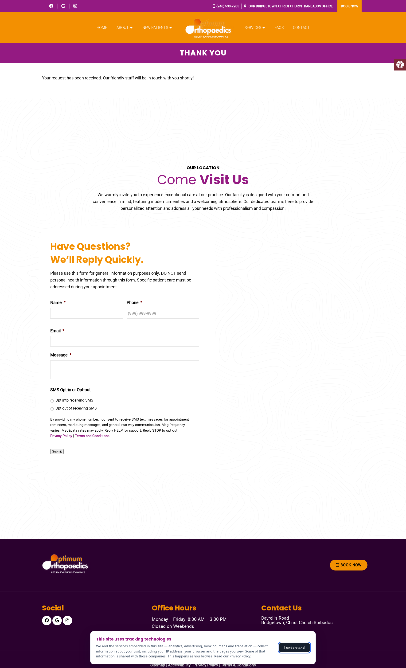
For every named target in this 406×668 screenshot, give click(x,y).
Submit (57, 451)
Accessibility (179, 665)
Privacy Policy (61, 436)
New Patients (155, 27)
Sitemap (157, 665)
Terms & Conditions (238, 665)
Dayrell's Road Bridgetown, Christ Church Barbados (297, 620)
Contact (301, 27)
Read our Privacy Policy (232, 656)
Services (253, 27)
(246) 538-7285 (227, 6)
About (123, 27)
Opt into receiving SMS (74, 400)
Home (102, 27)
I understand (294, 647)
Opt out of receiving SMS (76, 408)
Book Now (349, 6)
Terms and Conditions (92, 436)
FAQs (279, 27)
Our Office (290, 6)
